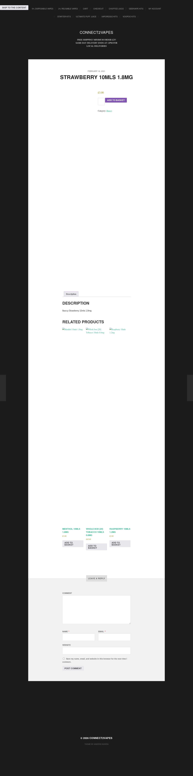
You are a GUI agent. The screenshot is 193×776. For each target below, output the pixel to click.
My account (155, 8)
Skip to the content (14, 7)
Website (66, 645)
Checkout (98, 8)
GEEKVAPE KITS (136, 8)
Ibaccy (109, 110)
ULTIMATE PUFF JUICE (86, 16)
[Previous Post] (3, 388)
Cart (85, 8)
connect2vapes (96, 32)
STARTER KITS (64, 16)
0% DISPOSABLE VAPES (42, 8)
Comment (67, 593)
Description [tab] (71, 293)
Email (101, 631)
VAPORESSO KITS (109, 16)
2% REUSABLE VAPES (68, 8)
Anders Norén (101, 744)
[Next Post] (190, 388)
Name (65, 631)
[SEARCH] (142, 16)
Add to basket (116, 100)
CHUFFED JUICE (116, 8)
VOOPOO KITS (129, 16)
